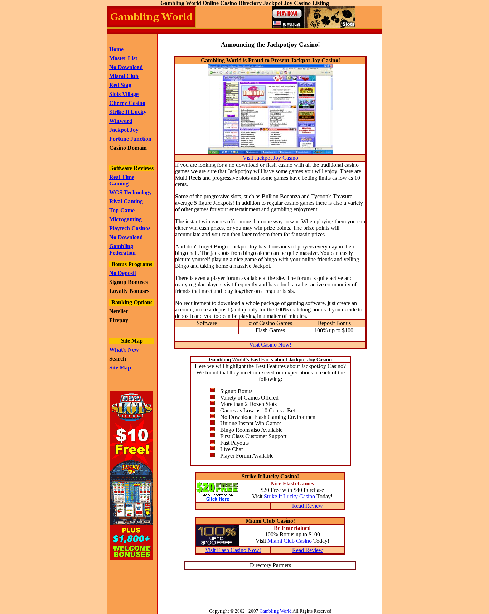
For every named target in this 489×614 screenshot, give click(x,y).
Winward (120, 121)
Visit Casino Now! (270, 345)
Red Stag (120, 85)
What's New (124, 350)
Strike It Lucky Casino (289, 496)
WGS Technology (130, 192)
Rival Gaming (126, 201)
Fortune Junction (130, 139)
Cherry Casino (127, 103)
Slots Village (124, 94)
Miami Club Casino (289, 541)
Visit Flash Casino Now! (233, 550)
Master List (123, 58)
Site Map (120, 367)
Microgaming (125, 219)
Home (116, 49)
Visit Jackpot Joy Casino (270, 158)
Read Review (307, 506)
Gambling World (276, 611)
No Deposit (122, 273)
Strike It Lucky (127, 112)
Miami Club (124, 76)
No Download (126, 67)
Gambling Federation (122, 249)
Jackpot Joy (124, 130)
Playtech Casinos (129, 228)
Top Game (122, 210)
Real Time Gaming (121, 180)
